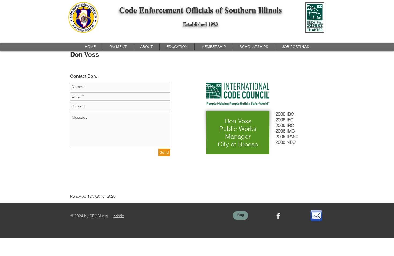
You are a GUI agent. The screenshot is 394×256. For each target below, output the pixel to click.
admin (118, 215)
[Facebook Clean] (278, 216)
